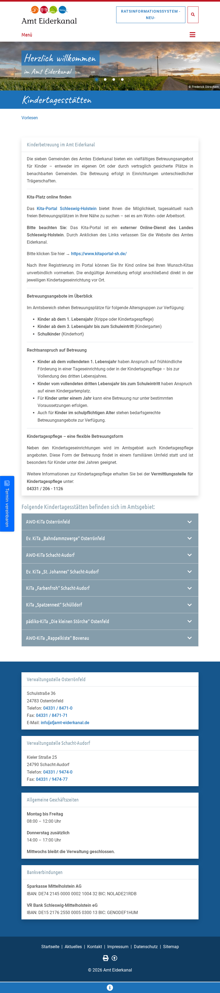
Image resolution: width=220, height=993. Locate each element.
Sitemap (171, 946)
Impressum (118, 946)
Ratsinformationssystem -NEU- (151, 14)
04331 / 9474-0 (57, 772)
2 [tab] (105, 79)
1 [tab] (96, 79)
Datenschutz (146, 946)
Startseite (50, 946)
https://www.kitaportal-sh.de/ (99, 253)
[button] (110, 522)
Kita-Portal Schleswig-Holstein (66, 208)
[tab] (110, 522)
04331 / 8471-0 (57, 708)
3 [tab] (113, 79)
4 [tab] (122, 79)
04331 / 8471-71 (52, 715)
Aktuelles (73, 946)
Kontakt (94, 946)
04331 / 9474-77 (52, 779)
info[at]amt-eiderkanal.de (65, 722)
